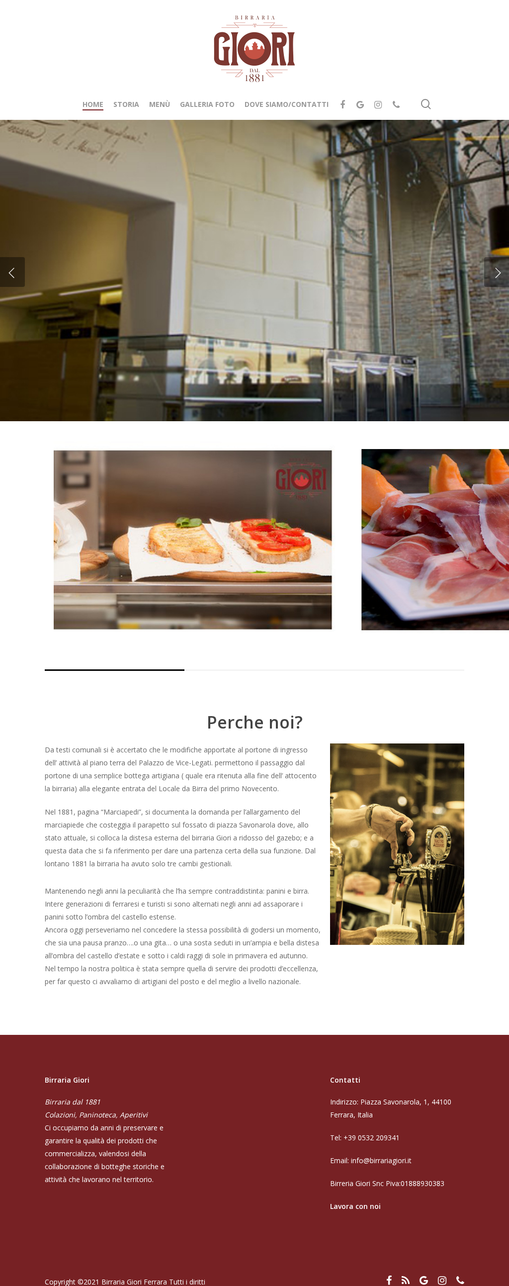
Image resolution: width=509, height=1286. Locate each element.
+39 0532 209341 (371, 1137)
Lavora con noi (355, 1206)
